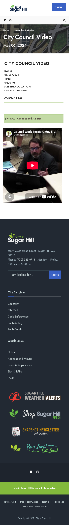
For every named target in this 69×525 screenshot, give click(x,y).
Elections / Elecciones (53, 502)
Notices (12, 352)
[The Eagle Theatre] (34, 449)
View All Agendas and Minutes (24, 118)
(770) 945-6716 (26, 260)
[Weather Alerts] (34, 397)
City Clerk (13, 310)
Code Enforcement (18, 317)
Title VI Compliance (29, 502)
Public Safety (15, 323)
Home (6, 30)
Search (55, 275)
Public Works (15, 329)
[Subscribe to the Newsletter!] (34, 432)
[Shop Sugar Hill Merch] (34, 414)
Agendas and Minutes (20, 359)
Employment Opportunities (34, 506)
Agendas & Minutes (24, 30)
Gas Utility (13, 304)
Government (10, 502)
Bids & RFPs (15, 371)
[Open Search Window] (63, 20)
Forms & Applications (20, 365)
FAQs (11, 378)
